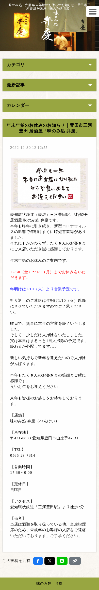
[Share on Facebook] (38, 561)
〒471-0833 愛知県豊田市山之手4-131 (44, 438)
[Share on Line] (62, 561)
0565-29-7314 (22, 455)
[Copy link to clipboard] (75, 561)
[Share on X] (49, 561)
